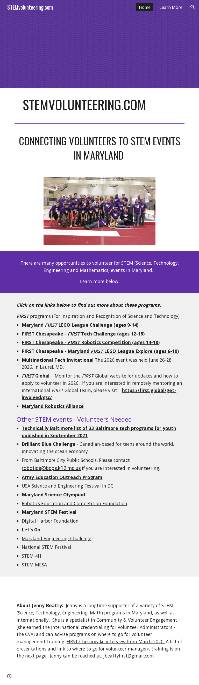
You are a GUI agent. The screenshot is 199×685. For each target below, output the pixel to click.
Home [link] (145, 7)
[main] (99, 104)
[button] (193, 7)
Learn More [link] (170, 7)
